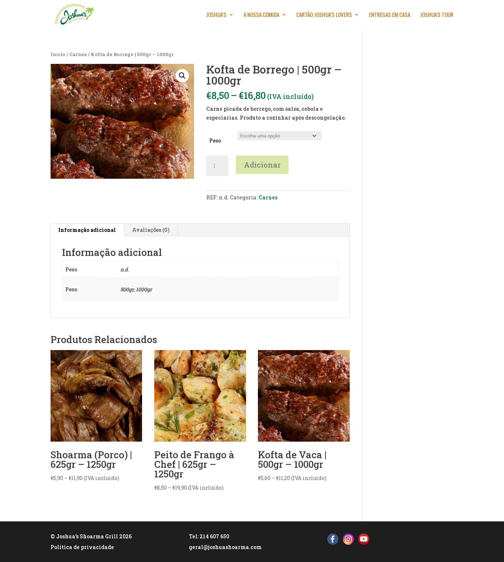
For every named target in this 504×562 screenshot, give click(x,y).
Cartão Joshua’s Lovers (324, 15)
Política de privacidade (82, 547)
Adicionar (262, 164)
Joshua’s (216, 15)
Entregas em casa (389, 15)
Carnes (78, 54)
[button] (182, 75)
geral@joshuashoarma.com (225, 547)
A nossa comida (261, 15)
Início (58, 54)
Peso (215, 140)
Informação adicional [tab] (87, 229)
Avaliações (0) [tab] (151, 229)
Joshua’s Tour (436, 15)
